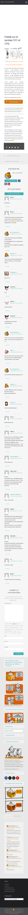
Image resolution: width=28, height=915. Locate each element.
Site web (6, 647)
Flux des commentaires (9, 889)
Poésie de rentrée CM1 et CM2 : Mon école (14, 102)
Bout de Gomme (7, 2)
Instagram (5, 184)
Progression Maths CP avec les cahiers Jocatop (13, 839)
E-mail (5, 641)
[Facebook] (6, 778)
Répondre (7, 206)
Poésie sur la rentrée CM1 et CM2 (12, 40)
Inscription (6, 884)
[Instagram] (10, 778)
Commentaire (7, 603)
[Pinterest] (17, 778)
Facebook (19, 181)
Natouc (12, 402)
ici (22, 111)
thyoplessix (13, 272)
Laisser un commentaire (14, 193)
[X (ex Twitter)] (13, 778)
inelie (11, 350)
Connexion (6, 886)
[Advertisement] (14, 19)
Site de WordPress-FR (9, 891)
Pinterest (9, 184)
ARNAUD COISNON (15, 494)
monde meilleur (14, 456)
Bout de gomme (14, 232)
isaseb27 (12, 253)
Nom (5, 635)
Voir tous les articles (11, 180)
